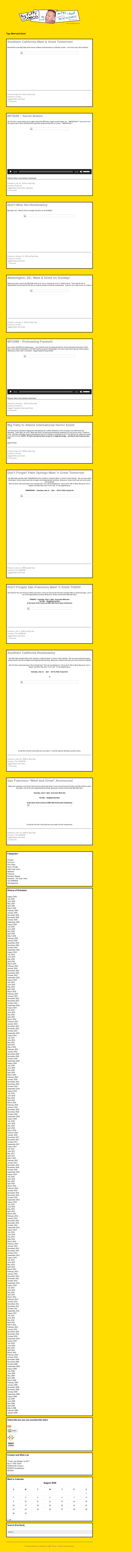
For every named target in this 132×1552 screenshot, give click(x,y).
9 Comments (12, 410)
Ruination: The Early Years (17, 878)
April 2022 (11, 1017)
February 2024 (12, 966)
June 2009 (11, 1373)
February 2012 (12, 1299)
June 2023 (11, 985)
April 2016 (11, 1184)
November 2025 (13, 917)
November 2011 (13, 1306)
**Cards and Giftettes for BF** (18, 1461)
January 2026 (12, 913)
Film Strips (11, 865)
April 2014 (11, 1239)
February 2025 (12, 938)
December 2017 (13, 1137)
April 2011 (11, 1322)
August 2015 (12, 1202)
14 (74, 1501)
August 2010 (12, 1341)
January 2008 (12, 1413)
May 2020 (11, 1070)
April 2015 (11, 1211)
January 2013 (12, 1274)
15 (86, 1501)
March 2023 (11, 991)
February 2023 (12, 994)
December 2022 (13, 998)
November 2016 (13, 1167)
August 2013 (12, 1258)
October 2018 (12, 1114)
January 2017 (12, 1163)
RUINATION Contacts (15, 1466)
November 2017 (13, 1140)
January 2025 (12, 941)
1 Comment (11, 263)
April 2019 (11, 1100)
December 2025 (13, 915)
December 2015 (13, 1193)
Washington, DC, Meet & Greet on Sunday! (38, 277)
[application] (49, 171)
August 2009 (12, 1369)
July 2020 (11, 1066)
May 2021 (11, 1042)
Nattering (29, 188)
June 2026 (11, 901)
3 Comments (12, 101)
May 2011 (11, 1320)
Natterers (10, 872)
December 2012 (13, 1276)
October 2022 (12, 1003)
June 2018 (11, 1123)
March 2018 (11, 1130)
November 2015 (13, 1195)
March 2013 (11, 1269)
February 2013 (12, 1272)
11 (38, 1501)
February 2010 (12, 1355)
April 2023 (11, 989)
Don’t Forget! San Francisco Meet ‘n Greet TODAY (44, 587)
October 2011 (12, 1309)
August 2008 (12, 1396)
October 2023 (12, 975)
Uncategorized (12, 883)
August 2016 (12, 1174)
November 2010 (13, 1334)
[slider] (86, 171)
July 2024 (11, 954)
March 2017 (11, 1158)
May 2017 (11, 1153)
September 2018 (13, 1116)
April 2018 (11, 1128)
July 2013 (11, 1260)
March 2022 (11, 1019)
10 (26, 1501)
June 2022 (11, 1012)
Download (32, 178)
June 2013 (11, 1262)
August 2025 (12, 924)
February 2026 (12, 911)
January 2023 (12, 996)
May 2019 (11, 1098)
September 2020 (13, 1061)
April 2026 (11, 906)
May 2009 (11, 1376)
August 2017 (12, 1147)
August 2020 (12, 1063)
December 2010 (13, 1332)
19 (50, 1505)
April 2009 (11, 1378)
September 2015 (13, 1200)
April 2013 (11, 1267)
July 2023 (11, 982)
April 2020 (11, 1072)
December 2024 (13, 943)
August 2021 (12, 1035)
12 (50, 1501)
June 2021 (11, 1040)
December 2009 (13, 1359)
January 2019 (12, 1107)
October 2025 (12, 920)
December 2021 (13, 1026)
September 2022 (13, 1005)
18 (38, 1505)
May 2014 (11, 1237)
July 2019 (11, 1093)
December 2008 (13, 1387)
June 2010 (11, 1346)
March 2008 (11, 1408)
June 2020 (11, 1068)
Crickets (18, 97)
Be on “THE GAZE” (14, 1464)
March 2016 (11, 1186)
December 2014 (13, 1221)
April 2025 (11, 934)
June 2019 (11, 1096)
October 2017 (12, 1142)
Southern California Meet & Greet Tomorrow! (40, 41)
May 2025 (11, 931)
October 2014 (12, 1225)
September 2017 (13, 1144)
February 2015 (12, 1216)
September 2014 (13, 1228)
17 (26, 1505)
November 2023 (13, 973)
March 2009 (11, 1380)
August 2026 (12, 897)
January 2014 (12, 1246)
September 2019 (13, 1089)
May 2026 (11, 904)
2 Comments (12, 766)
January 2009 (12, 1385)
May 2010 (11, 1348)
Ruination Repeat (13, 876)
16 (13, 1505)
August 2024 (12, 952)
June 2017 (11, 1151)
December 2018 (13, 1110)
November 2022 (13, 1001)
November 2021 (13, 1029)
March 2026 (11, 908)
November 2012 (13, 1278)
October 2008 (12, 1392)
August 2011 (12, 1313)
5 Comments (12, 458)
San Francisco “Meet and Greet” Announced (40, 780)
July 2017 (11, 1149)
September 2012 (13, 1283)
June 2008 (11, 1401)
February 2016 (12, 1188)
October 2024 (12, 948)
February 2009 (12, 1383)
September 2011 (13, 1311)
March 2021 (11, 1047)
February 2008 (12, 1410)
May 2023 (11, 987)
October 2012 (12, 1281)
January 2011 (12, 1329)
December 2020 (13, 1054)
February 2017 (12, 1160)
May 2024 (11, 959)
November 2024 (13, 945)
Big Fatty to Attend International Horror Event (40, 425)
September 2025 (13, 922)
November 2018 (13, 1112)
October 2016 (12, 1170)
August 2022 (12, 1008)
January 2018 (12, 1135)
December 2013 (13, 1248)
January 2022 (12, 1024)
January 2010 (12, 1357)
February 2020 (12, 1077)
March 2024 (11, 964)
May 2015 (11, 1209)
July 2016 (11, 1177)
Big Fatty (31, 94)
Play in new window (21, 178)
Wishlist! (10, 1471)
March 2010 (11, 1353)
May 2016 (11, 1181)
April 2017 (11, 1156)
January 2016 (12, 1191)
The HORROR (20, 570)
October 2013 (12, 1253)
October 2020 (12, 1059)
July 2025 (11, 927)
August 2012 (12, 1285)
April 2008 (11, 1406)
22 (86, 1505)
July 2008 (11, 1399)
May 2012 (11, 1292)
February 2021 (12, 1049)
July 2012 (11, 1288)
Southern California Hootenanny (31, 653)
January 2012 (12, 1302)
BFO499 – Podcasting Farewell (29, 341)
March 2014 (11, 1241)
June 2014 (11, 1234)
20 (62, 1505)
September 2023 (13, 978)
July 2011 (10, 1315)
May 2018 (11, 1126)
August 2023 (12, 980)
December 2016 (13, 1165)
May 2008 (11, 1403)
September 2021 (13, 1033)
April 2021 (11, 1045)
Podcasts (18, 186)
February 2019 (12, 1105)
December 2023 (13, 971)
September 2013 (13, 1255)
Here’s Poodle (12, 867)
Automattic (70, 1546)
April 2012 (11, 1295)
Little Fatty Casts (13, 869)
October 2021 (12, 1031)
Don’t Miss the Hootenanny (27, 205)
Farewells (16, 408)
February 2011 (12, 1327)
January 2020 (12, 1079)
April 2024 (11, 961)
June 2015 (11, 1207)
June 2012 (11, 1290)
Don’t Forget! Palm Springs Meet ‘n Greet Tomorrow (45, 472)
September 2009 (13, 1366)
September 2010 (13, 1339)
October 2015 (12, 1197)
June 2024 (11, 957)
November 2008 (13, 1390)
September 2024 (13, 950)
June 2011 (11, 1318)
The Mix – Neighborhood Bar (49, 798)
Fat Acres (11, 862)
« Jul (9, 1520)
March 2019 (11, 1103)
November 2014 (13, 1223)
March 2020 (11, 1075)
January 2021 (12, 1052)
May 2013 (11, 1265)
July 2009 (11, 1371)
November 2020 (13, 1056)
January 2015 (12, 1218)
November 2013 (13, 1251)
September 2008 (13, 1394)
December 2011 (13, 1304)
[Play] (10, 171)
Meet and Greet (19, 99)
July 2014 (11, 1232)
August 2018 (12, 1119)
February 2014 (12, 1244)
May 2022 (11, 1015)
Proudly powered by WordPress (36, 1546)
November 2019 (13, 1084)
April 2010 (11, 1350)
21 (74, 1505)
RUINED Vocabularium (15, 1468)
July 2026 (11, 899)
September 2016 (13, 1172)
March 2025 (11, 936)
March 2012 (11, 1297)
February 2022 (12, 1022)
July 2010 (11, 1343)
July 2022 (11, 1010)
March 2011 (11, 1325)
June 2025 (11, 929)
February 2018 (12, 1133)
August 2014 (12, 1230)
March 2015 (11, 1214)
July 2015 (11, 1204)
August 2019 (12, 1091)
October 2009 (12, 1364)
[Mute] (81, 171)
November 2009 (13, 1362)
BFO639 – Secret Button (25, 116)
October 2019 (12, 1086)
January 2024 (12, 968)
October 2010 (12, 1336)
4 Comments (12, 190)
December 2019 (13, 1082)
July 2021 (11, 1038)
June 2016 (11, 1179)
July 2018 (11, 1121)
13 (62, 1501)
